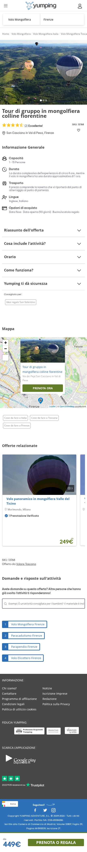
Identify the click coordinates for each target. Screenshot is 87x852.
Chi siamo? (9, 688)
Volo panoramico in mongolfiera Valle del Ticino (38, 501)
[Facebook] (35, 811)
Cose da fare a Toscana (44, 418)
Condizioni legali (13, 704)
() (33, 125)
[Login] (80, 6)
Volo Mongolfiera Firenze (28, 624)
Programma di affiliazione (19, 699)
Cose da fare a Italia (15, 418)
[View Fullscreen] (5, 358)
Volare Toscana (26, 564)
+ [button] (5, 342)
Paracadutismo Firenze (26, 635)
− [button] (5, 348)
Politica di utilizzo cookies (19, 709)
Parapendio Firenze (24, 647)
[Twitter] (45, 811)
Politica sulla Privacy (56, 704)
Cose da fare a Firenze (17, 425)
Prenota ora (43, 388)
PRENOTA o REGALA (56, 842)
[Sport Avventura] (41, 6)
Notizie (47, 688)
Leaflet (52, 406)
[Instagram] (53, 811)
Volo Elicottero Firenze (26, 658)
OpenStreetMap (66, 406)
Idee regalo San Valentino (20, 302)
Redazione (49, 699)
